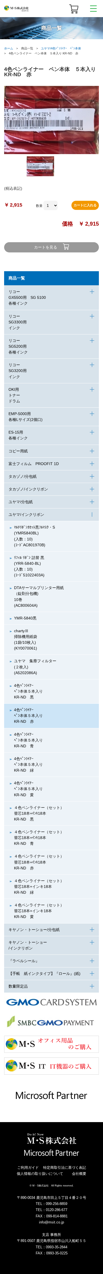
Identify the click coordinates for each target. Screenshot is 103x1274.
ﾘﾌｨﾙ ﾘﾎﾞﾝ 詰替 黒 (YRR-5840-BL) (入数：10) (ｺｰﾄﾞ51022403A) (29, 566)
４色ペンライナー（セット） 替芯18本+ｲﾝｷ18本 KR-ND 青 (41, 838)
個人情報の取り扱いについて (40, 1174)
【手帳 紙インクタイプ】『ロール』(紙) (44, 973)
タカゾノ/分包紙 (23, 476)
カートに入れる (85, 205)
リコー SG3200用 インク (18, 371)
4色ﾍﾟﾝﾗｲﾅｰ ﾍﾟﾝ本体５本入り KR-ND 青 (28, 740)
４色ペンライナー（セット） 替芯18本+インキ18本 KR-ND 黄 (41, 911)
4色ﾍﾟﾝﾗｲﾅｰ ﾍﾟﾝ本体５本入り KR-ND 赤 (28, 716)
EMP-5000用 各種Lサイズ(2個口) (26, 417)
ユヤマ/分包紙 (21, 502)
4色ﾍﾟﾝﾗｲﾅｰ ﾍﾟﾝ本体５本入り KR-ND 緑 (28, 764)
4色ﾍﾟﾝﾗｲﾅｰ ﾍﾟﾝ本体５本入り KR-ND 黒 (28, 691)
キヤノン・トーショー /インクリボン (28, 945)
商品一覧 (17, 278)
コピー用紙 (18, 451)
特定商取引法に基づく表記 (64, 1167)
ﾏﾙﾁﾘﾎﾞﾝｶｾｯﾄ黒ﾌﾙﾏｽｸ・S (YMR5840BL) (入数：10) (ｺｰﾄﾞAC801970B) (34, 536)
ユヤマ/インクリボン (26, 514)
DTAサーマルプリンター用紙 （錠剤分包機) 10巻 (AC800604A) (39, 596)
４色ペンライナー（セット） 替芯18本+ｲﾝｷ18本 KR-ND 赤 (41, 862)
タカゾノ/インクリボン (28, 489)
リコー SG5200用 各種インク (19, 346)
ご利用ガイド (28, 1167)
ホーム (8, 48)
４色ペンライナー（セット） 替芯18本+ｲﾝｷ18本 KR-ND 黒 (41, 813)
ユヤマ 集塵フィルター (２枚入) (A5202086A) (37, 667)
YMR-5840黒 (25, 618)
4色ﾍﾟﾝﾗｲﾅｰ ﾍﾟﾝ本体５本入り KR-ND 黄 (28, 789)
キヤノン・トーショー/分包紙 (34, 929)
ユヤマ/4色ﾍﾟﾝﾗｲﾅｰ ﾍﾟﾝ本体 (61, 48)
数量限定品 (18, 986)
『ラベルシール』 (24, 961)
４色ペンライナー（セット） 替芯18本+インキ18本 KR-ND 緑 (41, 887)
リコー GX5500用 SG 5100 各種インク (27, 297)
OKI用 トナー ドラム (14, 395)
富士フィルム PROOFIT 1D (34, 463)
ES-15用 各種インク (18, 435)
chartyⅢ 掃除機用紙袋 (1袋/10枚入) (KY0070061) (27, 639)
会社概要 (79, 1174)
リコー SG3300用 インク (18, 322)
